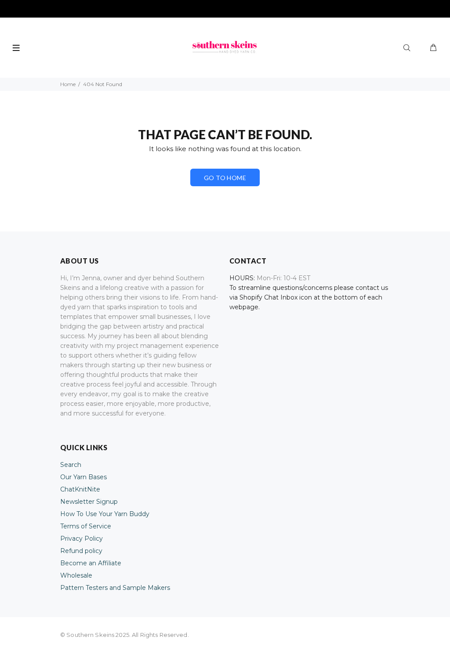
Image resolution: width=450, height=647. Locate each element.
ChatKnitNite (80, 489)
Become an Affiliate (90, 563)
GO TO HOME (225, 177)
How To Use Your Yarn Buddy (104, 514)
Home (68, 84)
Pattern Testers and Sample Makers (115, 588)
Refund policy (81, 551)
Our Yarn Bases (83, 477)
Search (70, 465)
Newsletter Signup (89, 502)
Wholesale (76, 575)
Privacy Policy (81, 538)
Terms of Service (85, 526)
